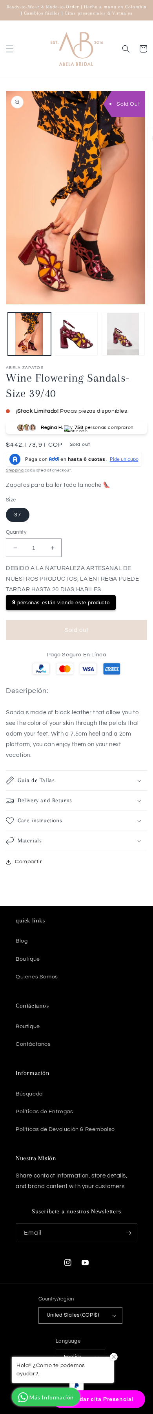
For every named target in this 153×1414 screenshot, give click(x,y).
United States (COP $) (73, 1315)
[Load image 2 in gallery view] (76, 334)
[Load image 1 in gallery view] (29, 334)
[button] (9, 49)
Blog (21, 941)
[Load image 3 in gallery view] (123, 334)
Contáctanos (33, 1044)
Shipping (15, 470)
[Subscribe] (128, 1233)
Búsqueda (29, 1094)
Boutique (28, 959)
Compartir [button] (28, 861)
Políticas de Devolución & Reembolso (65, 1129)
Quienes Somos (37, 977)
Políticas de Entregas (44, 1111)
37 (17, 515)
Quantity (16, 532)
